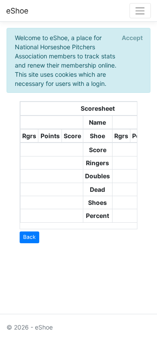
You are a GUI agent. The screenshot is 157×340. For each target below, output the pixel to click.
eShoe (17, 10)
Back (29, 237)
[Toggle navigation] (140, 10)
